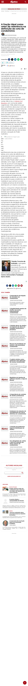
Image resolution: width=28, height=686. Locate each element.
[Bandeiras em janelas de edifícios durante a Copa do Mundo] (5, 381)
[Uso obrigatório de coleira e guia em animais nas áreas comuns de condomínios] (5, 445)
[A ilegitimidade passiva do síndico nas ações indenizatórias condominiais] (5, 313)
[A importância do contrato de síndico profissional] (5, 398)
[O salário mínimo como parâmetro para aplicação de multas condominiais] (5, 363)
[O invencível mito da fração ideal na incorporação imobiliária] (6, 523)
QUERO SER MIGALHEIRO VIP (14, 476)
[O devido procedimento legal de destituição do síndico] (5, 431)
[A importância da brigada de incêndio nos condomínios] (5, 300)
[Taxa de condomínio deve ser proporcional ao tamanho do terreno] (6, 513)
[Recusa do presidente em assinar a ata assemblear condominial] (5, 348)
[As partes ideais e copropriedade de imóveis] (6, 502)
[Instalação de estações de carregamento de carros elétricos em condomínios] (5, 415)
